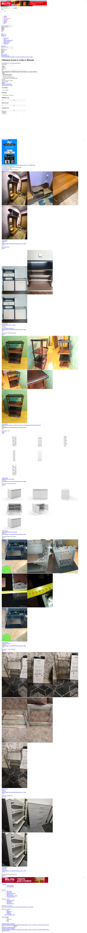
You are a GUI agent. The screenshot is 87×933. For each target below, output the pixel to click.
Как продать (9, 892)
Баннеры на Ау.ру (11, 900)
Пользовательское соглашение (8, 923)
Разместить (3, 34)
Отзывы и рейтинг (11, 896)
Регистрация (4, 54)
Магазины (35, 71)
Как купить (9, 891)
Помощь (3, 890)
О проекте (4, 884)
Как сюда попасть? (17, 63)
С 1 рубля (30, 71)
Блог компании (10, 886)
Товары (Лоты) (7, 71)
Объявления (9, 901)
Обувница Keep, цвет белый (8, 479)
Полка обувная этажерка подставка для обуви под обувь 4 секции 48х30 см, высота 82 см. (21, 425)
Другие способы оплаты (9, 914)
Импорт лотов (10, 894)
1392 (3, 433)
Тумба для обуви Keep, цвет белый (9, 531)
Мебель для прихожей (16, 56)
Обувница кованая (6, 643)
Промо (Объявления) (15, 71)
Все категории (5, 56)
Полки (3, 789)
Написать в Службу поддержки (8, 927)
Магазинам (9, 902)
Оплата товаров (5, 916)
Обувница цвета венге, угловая (8, 324)
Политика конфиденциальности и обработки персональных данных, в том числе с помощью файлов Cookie (25, 924)
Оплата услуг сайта (6, 909)
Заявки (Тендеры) (23, 71)
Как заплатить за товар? (12, 895)
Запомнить (4, 49)
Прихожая (4, 241)
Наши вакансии (10, 885)
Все (3, 71)
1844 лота (8, 169)
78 (2, 651)
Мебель (10, 56)
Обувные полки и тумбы (27, 56)
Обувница (4, 868)
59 (2, 335)
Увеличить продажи (11, 893)
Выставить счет (10, 903)
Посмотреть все (5, 170)
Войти (2, 52)
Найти (3, 66)
